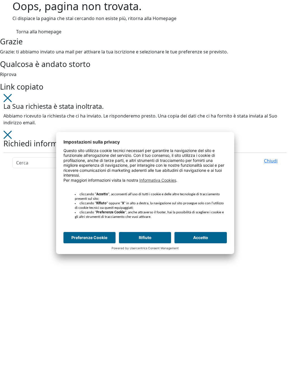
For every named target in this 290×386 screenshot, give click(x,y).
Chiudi (271, 161)
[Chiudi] (7, 97)
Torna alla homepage (38, 32)
